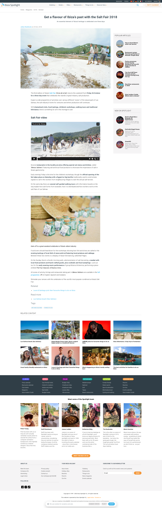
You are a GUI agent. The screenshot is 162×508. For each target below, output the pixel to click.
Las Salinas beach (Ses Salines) (44, 299)
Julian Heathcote (26, 27)
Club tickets (25, 387)
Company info (25, 471)
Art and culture (37, 307)
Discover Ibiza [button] (101, 5)
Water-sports (106, 385)
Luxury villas (65, 390)
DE (138, 1)
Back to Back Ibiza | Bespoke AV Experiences (131, 118)
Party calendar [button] (153, 5)
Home (22, 10)
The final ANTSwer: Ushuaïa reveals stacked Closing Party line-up (132, 74)
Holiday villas (65, 471)
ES (133, 1)
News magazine (87, 476)
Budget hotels (46, 392)
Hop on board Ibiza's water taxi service (131, 43)
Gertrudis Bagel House (132, 129)
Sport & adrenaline (108, 387)
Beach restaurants (87, 392)
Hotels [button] (61, 5)
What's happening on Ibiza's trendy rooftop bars (95, 368)
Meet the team (25, 468)
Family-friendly (107, 382)
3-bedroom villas (67, 385)
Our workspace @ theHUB (48, 476)
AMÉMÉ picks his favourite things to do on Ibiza (95, 342)
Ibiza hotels (65, 468)
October (41, 10)
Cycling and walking (108, 392)
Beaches (125, 385)
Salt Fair (53, 93)
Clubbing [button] (52, 5)
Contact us (44, 473)
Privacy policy (45, 468)
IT (142, 1)
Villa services (66, 392)
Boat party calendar (27, 385)
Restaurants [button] (78, 5)
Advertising (24, 473)
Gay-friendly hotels (47, 382)
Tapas (84, 390)
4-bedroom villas (67, 387)
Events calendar (127, 390)
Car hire (125, 387)
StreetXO (128, 141)
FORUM (126, 1)
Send (138, 473)
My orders (148, 1)
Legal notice (24, 476)
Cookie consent (45, 471)
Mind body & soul (107, 390)
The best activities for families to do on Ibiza (126, 368)
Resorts (125, 382)
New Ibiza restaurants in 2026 (132, 84)
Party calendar (26, 382)
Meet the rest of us (81, 455)
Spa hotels (45, 390)
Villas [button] (68, 5)
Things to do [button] (89, 5)
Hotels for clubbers (47, 385)
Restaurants (86, 471)
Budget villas (66, 382)
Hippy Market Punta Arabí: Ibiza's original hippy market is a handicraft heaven (64, 342)
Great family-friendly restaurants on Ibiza (34, 367)
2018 (35, 10)
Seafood (84, 385)
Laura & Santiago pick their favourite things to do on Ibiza (54, 290)
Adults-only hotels (47, 387)
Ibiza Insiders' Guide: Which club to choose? (132, 95)
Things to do (48, 307)
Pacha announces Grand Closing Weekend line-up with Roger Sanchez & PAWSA (132, 64)
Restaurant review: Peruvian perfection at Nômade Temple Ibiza (132, 54)
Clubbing (85, 468)
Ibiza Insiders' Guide (27, 392)
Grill (83, 387)
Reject (104, 504)
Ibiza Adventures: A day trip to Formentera (126, 341)
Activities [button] (106, 379)
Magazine (119, 1)
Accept (111, 504)
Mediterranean (86, 382)
